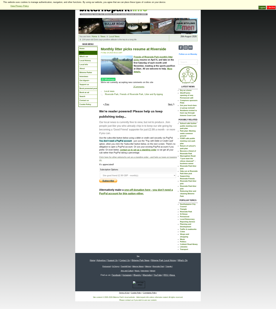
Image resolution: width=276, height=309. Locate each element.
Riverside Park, (112, 94)
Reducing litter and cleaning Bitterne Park (188, 193)
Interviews (145, 271)
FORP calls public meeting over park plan (187, 140)
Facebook (116, 275)
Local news (109, 91)
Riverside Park (186, 212)
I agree (262, 7)
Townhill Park (126, 266)
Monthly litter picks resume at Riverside (133, 49)
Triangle (183, 209)
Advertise (101, 260)
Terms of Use (124, 293)
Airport (152, 271)
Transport (184, 249)
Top (138, 256)
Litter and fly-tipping (154, 94)
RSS (166, 275)
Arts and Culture (127, 271)
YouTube (158, 275)
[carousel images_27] (138, 26)
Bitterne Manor (138, 266)
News (103, 36)
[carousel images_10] (90, 26)
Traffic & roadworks (188, 229)
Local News (114, 36)
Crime (182, 232)
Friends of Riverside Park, (132, 94)
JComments (138, 87)
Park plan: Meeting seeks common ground (188, 133)
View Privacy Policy (19, 6)
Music (182, 239)
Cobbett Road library (189, 244)
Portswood (184, 217)
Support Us (112, 260)
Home (94, 36)
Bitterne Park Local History (163, 260)
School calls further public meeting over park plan (188, 125)
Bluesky (137, 275)
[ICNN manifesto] (138, 285)
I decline (271, 7)
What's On (183, 260)
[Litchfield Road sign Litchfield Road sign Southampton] (162, 26)
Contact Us (124, 260)
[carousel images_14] (114, 26)
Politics (183, 242)
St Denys (184, 214)
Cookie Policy (136, 293)
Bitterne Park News (141, 260)
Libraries (183, 247)
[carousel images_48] (186, 26)
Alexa (172, 275)
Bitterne (148, 266)
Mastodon (147, 275)
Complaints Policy (150, 293)
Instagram (127, 275)
